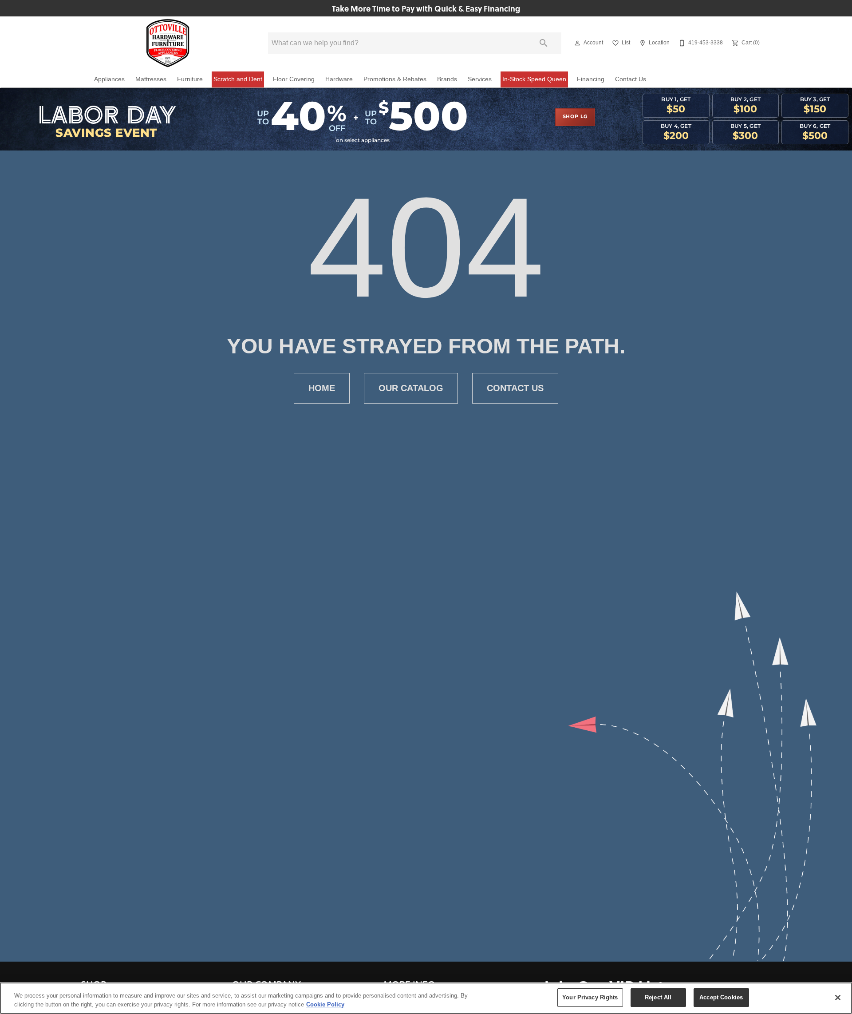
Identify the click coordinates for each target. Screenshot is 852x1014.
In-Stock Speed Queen (534, 79)
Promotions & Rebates (394, 79)
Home (321, 388)
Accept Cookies (721, 997)
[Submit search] (543, 43)
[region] (426, 998)
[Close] (838, 997)
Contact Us (630, 79)
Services (480, 79)
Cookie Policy (325, 1004)
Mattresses (150, 79)
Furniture (190, 79)
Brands (447, 79)
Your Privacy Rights (590, 997)
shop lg (575, 117)
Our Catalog (411, 388)
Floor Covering (294, 79)
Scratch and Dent (237, 79)
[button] (577, 43)
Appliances (109, 79)
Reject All (658, 997)
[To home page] (168, 43)
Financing (590, 79)
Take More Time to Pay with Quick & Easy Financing (426, 8)
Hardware (339, 79)
